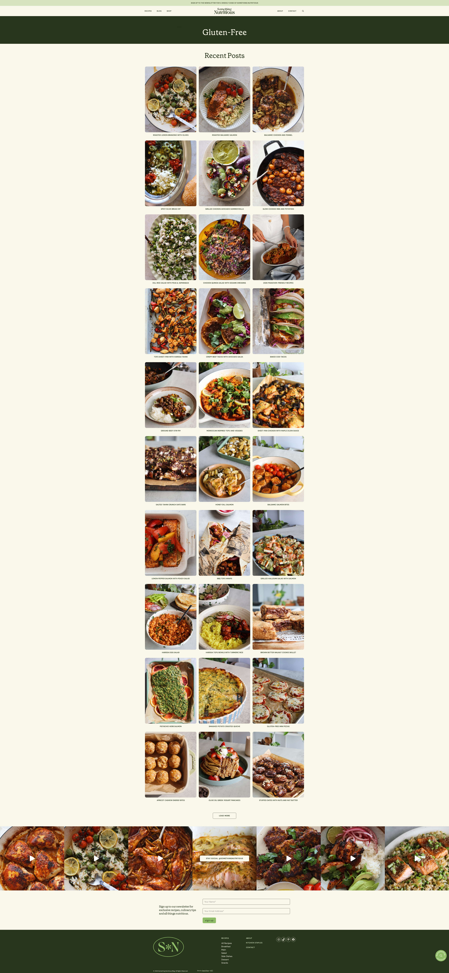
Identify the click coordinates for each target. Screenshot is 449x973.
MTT (211, 971)
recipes (225, 938)
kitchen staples (254, 943)
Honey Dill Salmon (224, 504)
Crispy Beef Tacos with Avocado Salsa (224, 357)
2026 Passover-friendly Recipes (278, 283)
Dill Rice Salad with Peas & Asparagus (171, 283)
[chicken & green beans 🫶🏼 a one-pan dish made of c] (160, 858)
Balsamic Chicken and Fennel (278, 135)
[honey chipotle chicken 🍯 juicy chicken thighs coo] (353, 858)
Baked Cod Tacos (278, 357)
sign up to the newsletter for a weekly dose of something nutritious (224, 3)
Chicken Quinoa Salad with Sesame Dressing (224, 283)
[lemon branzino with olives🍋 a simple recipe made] (96, 858)
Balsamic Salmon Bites (278, 504)
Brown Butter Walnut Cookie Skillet (278, 652)
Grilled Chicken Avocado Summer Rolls (224, 209)
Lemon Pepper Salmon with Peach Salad (171, 578)
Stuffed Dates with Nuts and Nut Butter (278, 800)
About (249, 938)
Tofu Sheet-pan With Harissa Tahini (171, 357)
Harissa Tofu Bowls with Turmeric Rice (224, 652)
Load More (224, 816)
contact (250, 947)
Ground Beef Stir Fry (171, 431)
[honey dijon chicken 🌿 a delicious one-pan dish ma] (32, 858)
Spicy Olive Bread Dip (171, 209)
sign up (209, 920)
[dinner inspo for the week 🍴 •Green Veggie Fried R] (417, 858)
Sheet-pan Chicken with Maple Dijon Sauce (278, 431)
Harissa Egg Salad (171, 652)
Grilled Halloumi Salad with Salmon (278, 578)
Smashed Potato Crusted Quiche (224, 726)
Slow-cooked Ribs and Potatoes (278, 209)
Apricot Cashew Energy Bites (171, 800)
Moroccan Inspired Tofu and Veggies (225, 431)
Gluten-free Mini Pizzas (278, 726)
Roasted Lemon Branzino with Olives (170, 135)
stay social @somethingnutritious (224, 858)
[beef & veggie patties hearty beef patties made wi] (289, 858)
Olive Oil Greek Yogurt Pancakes (224, 800)
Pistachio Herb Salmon (171, 726)
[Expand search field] (303, 10)
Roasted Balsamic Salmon (224, 135)
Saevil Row (205, 971)
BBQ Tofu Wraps (224, 578)
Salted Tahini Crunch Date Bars (171, 504)
